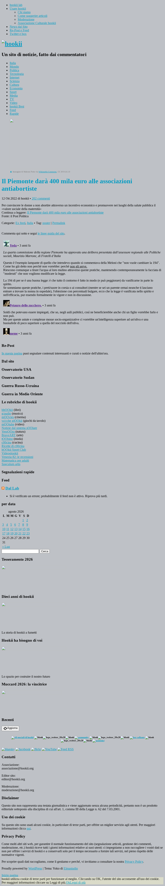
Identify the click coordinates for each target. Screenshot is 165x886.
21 (20, 533)
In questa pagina (12, 353)
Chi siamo (24, 12)
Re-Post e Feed (19, 30)
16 (28, 529)
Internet (14, 77)
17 (3, 533)
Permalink (58, 223)
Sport (13, 92)
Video (13, 102)
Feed (13, 110)
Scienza (15, 81)
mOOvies (8, 417)
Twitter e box (18, 34)
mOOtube (8, 424)
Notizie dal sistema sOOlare (19, 428)
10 (3, 529)
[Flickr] (36, 749)
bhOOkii (7, 410)
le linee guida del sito (51, 233)
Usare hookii (18, 8)
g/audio (6, 413)
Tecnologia (17, 74)
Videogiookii (10, 453)
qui (29, 828)
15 (24, 529)
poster (46, 223)
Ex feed (20, 223)
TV (12, 99)
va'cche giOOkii (12, 420)
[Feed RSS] (66, 749)
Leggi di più (78, 882)
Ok (68, 882)
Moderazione (26, 19)
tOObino (7, 438)
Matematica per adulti (15, 460)
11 (7, 529)
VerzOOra (8, 431)
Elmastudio (71, 868)
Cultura (14, 84)
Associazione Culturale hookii (37, 23)
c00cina (6, 442)
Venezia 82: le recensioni (17, 457)
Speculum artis (11, 464)
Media (14, 95)
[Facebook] (22, 749)
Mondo (14, 66)
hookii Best (17, 106)
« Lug (6, 546)
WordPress (35, 868)
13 (16, 529)
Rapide (14, 113)
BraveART (9, 435)
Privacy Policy (134, 861)
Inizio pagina (10, 875)
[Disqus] (82, 289)
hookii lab (16, 5)
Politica (14, 70)
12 (11, 529)
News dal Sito (19, 26)
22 (24, 533)
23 (28, 533)
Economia (16, 88)
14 (20, 529)
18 (7, 533)
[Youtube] (49, 749)
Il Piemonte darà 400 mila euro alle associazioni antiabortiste (65, 212)
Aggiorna (12, 727)
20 (16, 533)
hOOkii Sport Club (14, 449)
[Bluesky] (8, 749)
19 (11, 533)
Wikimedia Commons (48, 172)
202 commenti (41, 198)
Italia (13, 63)
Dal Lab (12, 488)
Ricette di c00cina (13, 446)
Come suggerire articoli (32, 15)
